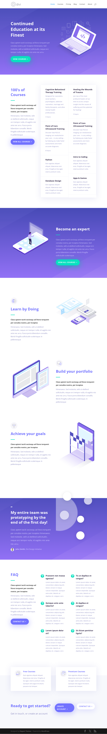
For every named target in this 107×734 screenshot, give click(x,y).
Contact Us (18, 621)
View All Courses (21, 142)
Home (52, 4)
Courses (60, 4)
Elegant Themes (25, 731)
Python (48, 159)
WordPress (45, 731)
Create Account (61, 707)
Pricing (68, 4)
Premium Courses (76, 671)
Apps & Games (80, 178)
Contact (82, 4)
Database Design (53, 181)
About (90, 4)
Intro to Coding (80, 157)
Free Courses (29, 671)
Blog (75, 4)
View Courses (19, 59)
